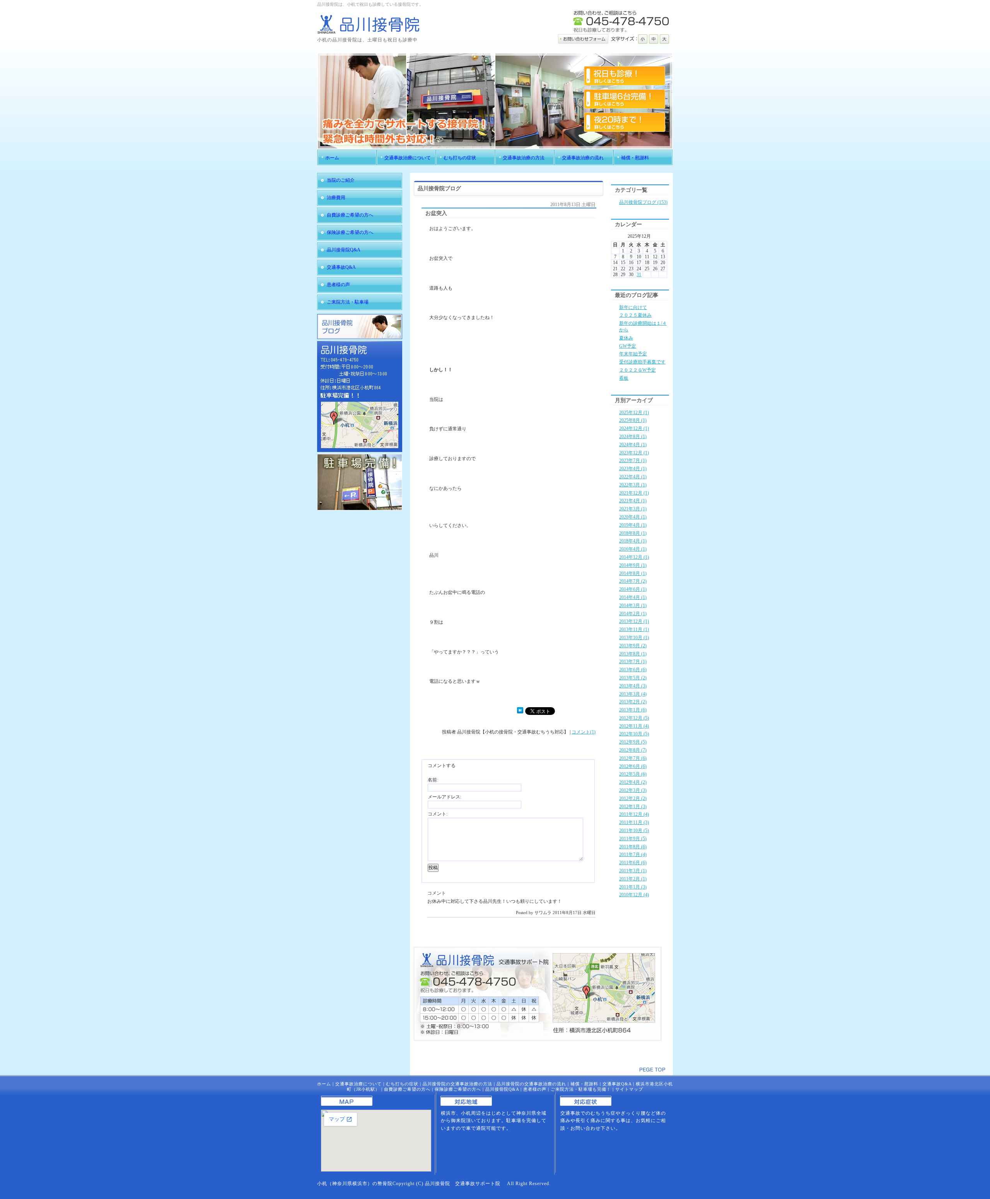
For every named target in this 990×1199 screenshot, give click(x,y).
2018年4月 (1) (633, 541)
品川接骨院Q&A (502, 1089)
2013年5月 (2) (633, 678)
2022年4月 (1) (633, 476)
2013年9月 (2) (633, 645)
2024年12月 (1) (634, 428)
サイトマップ (629, 1089)
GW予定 (627, 346)
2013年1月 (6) (633, 710)
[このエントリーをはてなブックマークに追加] (520, 712)
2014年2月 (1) (633, 613)
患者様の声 (534, 1089)
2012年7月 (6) (633, 758)
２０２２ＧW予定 (637, 370)
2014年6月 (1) (633, 589)
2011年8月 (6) (633, 846)
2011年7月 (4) (633, 854)
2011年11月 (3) (634, 822)
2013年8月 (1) (633, 654)
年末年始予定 (633, 353)
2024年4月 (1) (633, 444)
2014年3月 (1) (633, 605)
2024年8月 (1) (633, 436)
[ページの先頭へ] (652, 1070)
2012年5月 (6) (633, 774)
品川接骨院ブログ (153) (643, 202)
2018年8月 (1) (633, 533)
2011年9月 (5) (633, 838)
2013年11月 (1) (634, 629)
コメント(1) (584, 732)
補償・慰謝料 (584, 1083)
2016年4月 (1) (633, 549)
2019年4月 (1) (633, 525)
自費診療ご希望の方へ (407, 1089)
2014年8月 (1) (633, 573)
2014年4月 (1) (633, 597)
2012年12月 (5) (634, 718)
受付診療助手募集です (642, 362)
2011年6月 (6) (633, 862)
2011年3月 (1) (633, 870)
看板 (623, 378)
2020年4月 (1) (633, 517)
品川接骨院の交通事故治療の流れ (531, 1083)
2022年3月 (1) (633, 485)
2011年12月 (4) (634, 814)
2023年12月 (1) (634, 452)
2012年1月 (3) (633, 806)
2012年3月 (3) (633, 790)
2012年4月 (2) (633, 782)
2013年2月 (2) (633, 701)
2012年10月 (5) (634, 734)
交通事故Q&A (617, 1083)
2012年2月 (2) (633, 798)
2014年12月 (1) (634, 557)
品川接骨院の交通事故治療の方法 (457, 1083)
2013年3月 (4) (633, 694)
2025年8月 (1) (633, 420)
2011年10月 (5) (634, 830)
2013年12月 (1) (634, 621)
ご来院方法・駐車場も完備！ (581, 1089)
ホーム (324, 1083)
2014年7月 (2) (633, 581)
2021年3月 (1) (633, 509)
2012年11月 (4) (634, 726)
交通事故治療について (358, 1083)
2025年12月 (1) (634, 412)
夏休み (626, 338)
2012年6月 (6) (633, 766)
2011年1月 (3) (633, 887)
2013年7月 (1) (633, 661)
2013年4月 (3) (633, 686)
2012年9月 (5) (633, 742)
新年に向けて (633, 307)
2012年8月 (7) (633, 750)
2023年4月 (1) (633, 468)
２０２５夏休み (635, 315)
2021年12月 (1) (634, 493)
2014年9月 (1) (633, 565)
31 (639, 274)
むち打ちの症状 (402, 1083)
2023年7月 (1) (633, 460)
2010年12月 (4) (634, 894)
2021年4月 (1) (633, 500)
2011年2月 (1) (633, 879)
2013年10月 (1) (634, 637)
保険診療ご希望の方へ (458, 1089)
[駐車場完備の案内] (359, 509)
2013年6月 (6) (633, 669)
